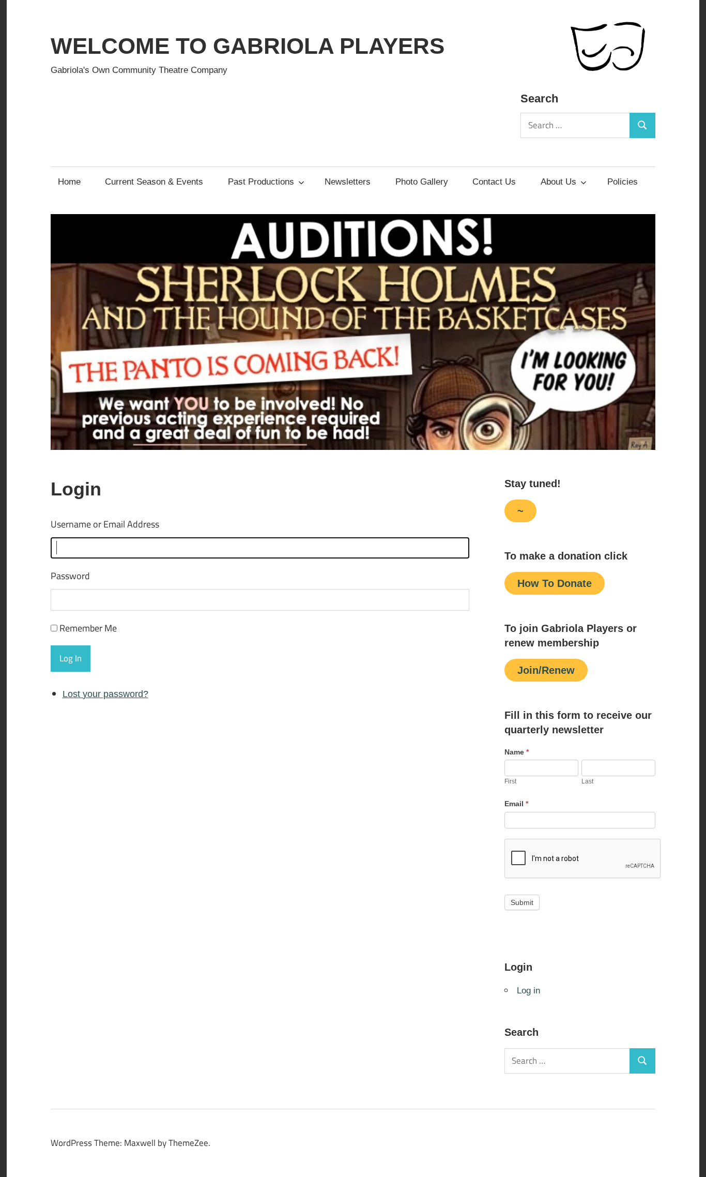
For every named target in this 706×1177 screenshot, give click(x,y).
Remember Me (88, 628)
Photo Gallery (421, 182)
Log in (528, 990)
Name (516, 752)
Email (516, 803)
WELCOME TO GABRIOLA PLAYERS (247, 45)
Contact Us (494, 182)
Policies (622, 182)
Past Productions (261, 182)
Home (69, 182)
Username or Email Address (105, 524)
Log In (70, 658)
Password (70, 576)
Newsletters (348, 182)
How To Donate (554, 583)
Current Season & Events (154, 182)
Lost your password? (105, 694)
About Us (558, 182)
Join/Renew (546, 670)
